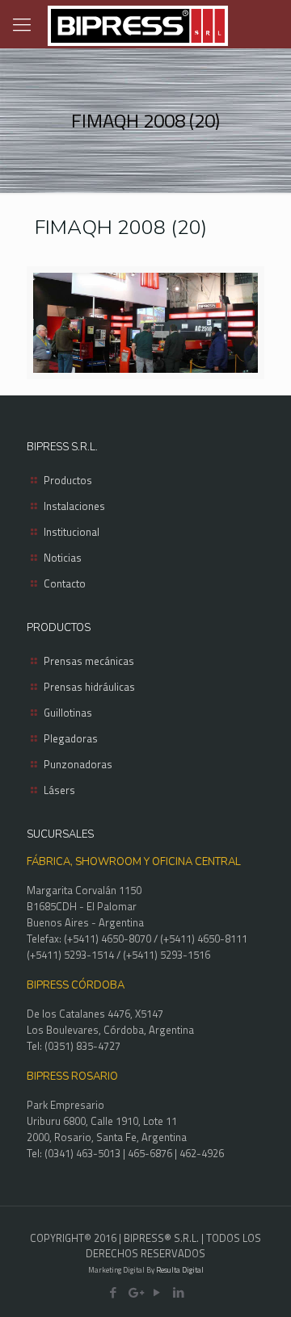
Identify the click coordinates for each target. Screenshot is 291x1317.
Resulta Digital (180, 1270)
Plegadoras (71, 738)
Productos (68, 480)
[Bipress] (137, 24)
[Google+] (134, 1292)
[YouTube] (156, 1292)
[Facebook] (112, 1292)
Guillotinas (68, 712)
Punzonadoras (78, 764)
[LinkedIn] (178, 1292)
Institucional (71, 532)
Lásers (59, 790)
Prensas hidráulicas (89, 687)
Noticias (63, 558)
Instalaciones (74, 506)
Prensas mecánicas (89, 661)
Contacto (65, 583)
